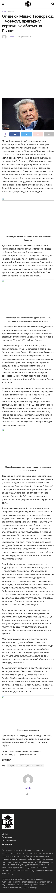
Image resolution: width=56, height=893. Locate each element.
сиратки (39, 766)
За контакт (7, 844)
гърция (11, 766)
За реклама (7, 837)
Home (4, 12)
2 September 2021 (25, 37)
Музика (11, 12)
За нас (5, 834)
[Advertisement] (28, 68)
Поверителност (9, 841)
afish (12, 37)
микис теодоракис (25, 766)
